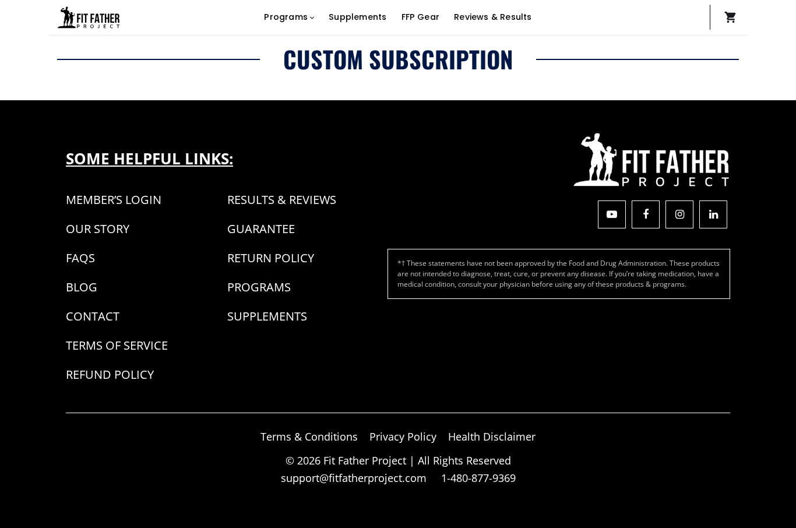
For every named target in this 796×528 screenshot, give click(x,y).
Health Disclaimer (492, 436)
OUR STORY (97, 229)
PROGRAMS (259, 287)
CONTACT (92, 316)
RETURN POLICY (270, 258)
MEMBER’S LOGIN (113, 199)
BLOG (81, 287)
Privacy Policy (402, 436)
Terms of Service (117, 345)
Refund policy (110, 374)
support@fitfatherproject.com (355, 478)
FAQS (80, 258)
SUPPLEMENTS (267, 316)
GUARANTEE (261, 229)
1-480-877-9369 (478, 478)
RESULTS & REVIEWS (281, 199)
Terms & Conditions (309, 436)
